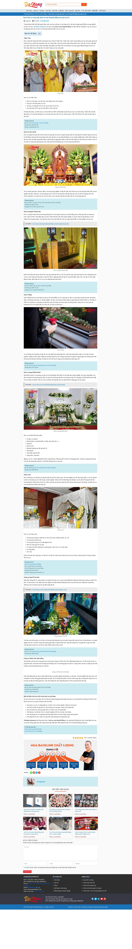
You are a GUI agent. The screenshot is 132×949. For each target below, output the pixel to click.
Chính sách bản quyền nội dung (92, 888)
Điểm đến (95, 10)
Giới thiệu (57, 880)
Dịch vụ (35, 10)
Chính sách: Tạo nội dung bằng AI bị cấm (95, 891)
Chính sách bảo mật (89, 882)
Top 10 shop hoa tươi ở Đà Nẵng (33, 731)
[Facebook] (92, 899)
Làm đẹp (61, 10)
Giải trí (77, 10)
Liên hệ (56, 882)
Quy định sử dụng (88, 880)
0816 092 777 (32, 887)
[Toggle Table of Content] (38, 33)
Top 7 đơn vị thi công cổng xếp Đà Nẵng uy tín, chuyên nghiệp (60, 833)
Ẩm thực (29, 10)
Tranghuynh (28, 21)
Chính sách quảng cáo (89, 885)
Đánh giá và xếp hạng (60, 888)
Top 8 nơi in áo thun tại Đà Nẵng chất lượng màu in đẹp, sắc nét (34, 833)
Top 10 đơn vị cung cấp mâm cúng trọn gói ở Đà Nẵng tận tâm (59, 810)
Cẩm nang (102, 10)
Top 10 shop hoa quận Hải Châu (33, 729)
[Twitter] (95, 899)
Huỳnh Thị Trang (38, 891)
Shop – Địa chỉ (69, 10)
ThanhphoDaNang (29, 14)
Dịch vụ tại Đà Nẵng (41, 14)
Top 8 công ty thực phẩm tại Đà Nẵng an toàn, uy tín (86, 810)
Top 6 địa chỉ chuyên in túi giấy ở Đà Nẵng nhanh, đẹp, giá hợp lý (33, 810)
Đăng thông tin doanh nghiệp (62, 891)
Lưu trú (48, 10)
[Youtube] (101, 899)
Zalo (38, 887)
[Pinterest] (104, 899)
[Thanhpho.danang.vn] (33, 4)
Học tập (54, 10)
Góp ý (56, 885)
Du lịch (42, 10)
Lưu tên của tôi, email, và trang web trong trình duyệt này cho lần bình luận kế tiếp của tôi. (50, 867)
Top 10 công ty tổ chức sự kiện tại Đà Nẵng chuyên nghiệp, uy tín (85, 833)
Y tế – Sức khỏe (86, 10)
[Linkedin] (98, 899)
